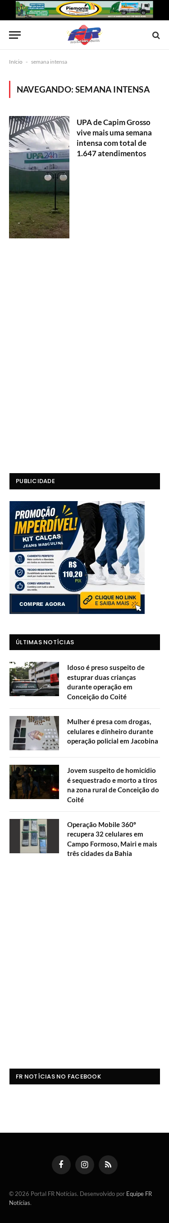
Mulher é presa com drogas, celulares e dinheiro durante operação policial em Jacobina (112, 731)
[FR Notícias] (84, 35)
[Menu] (15, 35)
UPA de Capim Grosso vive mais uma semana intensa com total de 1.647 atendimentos (114, 137)
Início (16, 61)
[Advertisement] (84, 368)
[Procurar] (155, 35)
